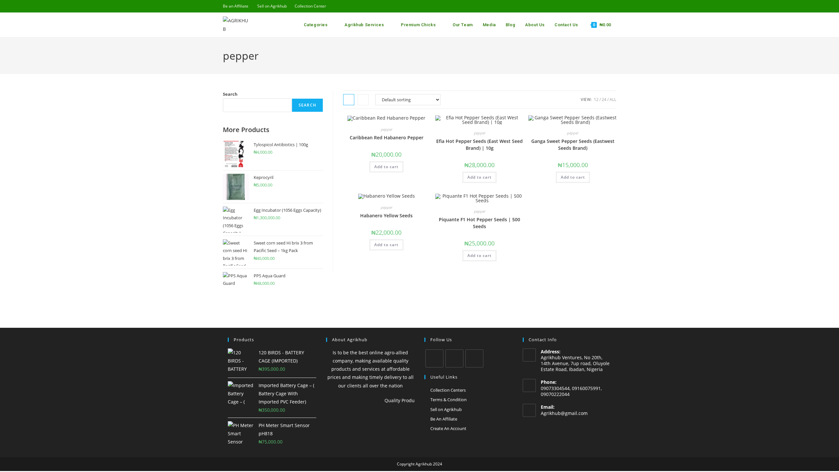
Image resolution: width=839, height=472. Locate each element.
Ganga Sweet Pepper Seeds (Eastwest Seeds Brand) (573, 144)
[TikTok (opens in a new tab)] (607, 6)
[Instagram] (454, 358)
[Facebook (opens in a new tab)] (584, 6)
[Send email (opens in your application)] (599, 6)
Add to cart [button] (386, 166)
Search (230, 94)
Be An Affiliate (443, 419)
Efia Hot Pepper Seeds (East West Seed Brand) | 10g (479, 144)
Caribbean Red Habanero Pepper (386, 137)
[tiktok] (474, 358)
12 (596, 99)
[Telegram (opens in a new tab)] (613, 6)
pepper (386, 129)
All (613, 99)
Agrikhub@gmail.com (564, 413)
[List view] (363, 99)
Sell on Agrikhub (272, 6)
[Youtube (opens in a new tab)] (591, 6)
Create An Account (448, 428)
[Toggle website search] (617, 25)
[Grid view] (348, 99)
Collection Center (310, 6)
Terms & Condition (448, 400)
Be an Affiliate (235, 6)
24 (604, 99)
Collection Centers (448, 390)
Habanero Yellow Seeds (386, 215)
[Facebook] (434, 358)
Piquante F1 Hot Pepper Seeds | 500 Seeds (479, 222)
